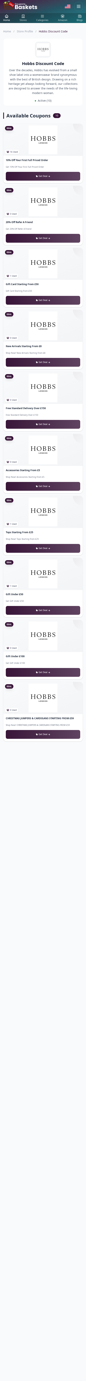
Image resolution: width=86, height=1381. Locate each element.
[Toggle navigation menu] (78, 6)
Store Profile (25, 31)
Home (7, 31)
